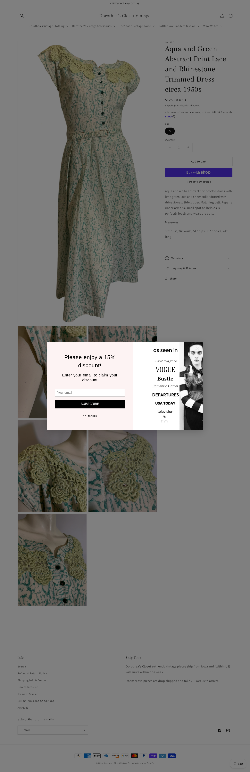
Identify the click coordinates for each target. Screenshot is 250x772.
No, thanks (90, 415)
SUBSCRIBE (90, 404)
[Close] (197, 349)
